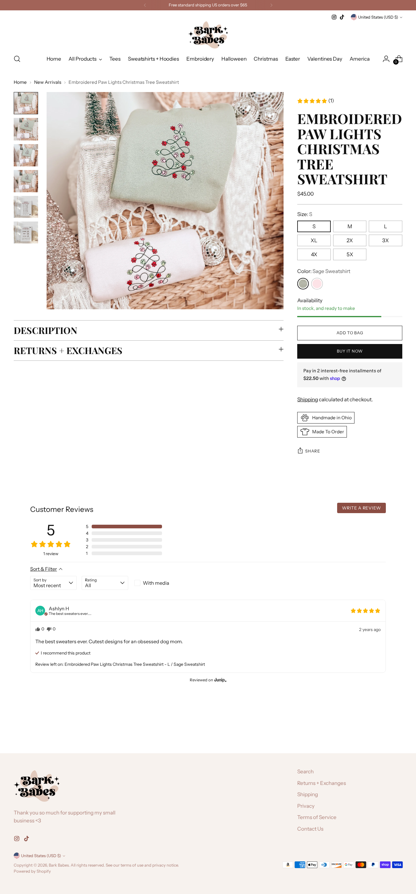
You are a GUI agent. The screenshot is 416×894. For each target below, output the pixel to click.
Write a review (361, 508)
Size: (304, 214)
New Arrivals (47, 82)
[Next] (271, 5)
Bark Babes (59, 865)
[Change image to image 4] (26, 181)
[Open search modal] (17, 59)
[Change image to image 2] (26, 129)
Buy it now (350, 351)
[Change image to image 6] (26, 232)
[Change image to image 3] (26, 155)
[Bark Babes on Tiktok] (342, 17)
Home (20, 82)
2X (350, 240)
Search (305, 771)
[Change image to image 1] (26, 103)
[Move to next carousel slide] (397, 732)
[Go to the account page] (386, 59)
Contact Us (310, 829)
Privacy (306, 806)
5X (350, 254)
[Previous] (145, 5)
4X (314, 254)
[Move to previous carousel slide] (383, 732)
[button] (315, 101)
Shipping (307, 399)
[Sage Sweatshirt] (303, 283)
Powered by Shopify (32, 871)
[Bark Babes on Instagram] (334, 17)
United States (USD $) (378, 17)
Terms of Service (317, 817)
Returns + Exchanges (321, 783)
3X (385, 240)
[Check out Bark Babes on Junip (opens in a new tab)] (220, 680)
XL (314, 240)
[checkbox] (156, 583)
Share (312, 451)
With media (156, 583)
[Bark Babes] (208, 34)
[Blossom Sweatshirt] (317, 283)
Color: (323, 271)
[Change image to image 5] (26, 207)
